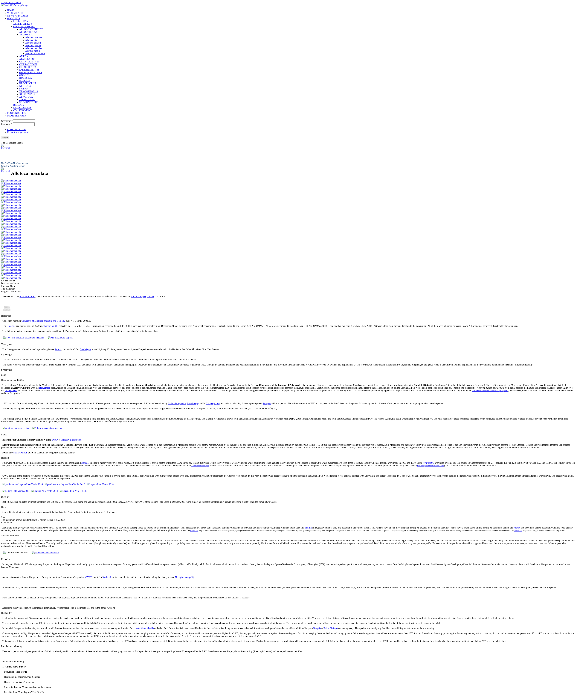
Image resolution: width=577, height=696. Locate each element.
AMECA (23, 56)
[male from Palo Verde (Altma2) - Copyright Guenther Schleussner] (11, 221)
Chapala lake (11, 390)
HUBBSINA (25, 78)
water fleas (140, 628)
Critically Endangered (71, 439)
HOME (10, 10)
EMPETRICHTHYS (29, 69)
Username (7, 121)
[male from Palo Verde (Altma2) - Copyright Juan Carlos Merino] (11, 183)
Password (6, 124)
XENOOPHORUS (28, 91)
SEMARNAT (20, 452)
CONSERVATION (22, 110)
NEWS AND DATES (17, 15)
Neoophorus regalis (184, 577)
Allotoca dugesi (138, 296)
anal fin (308, 527)
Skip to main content (11, 2)
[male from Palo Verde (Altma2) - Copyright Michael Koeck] (11, 188)
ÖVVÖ (89, 577)
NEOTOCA (25, 86)
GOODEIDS (13, 18)
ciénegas (85, 463)
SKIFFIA (23, 88)
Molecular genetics (177, 403)
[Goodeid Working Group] (14, 5)
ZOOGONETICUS (28, 102)
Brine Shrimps (331, 628)
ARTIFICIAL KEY (22, 24)
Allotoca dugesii (33, 42)
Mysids (150, 628)
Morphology (193, 403)
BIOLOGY (18, 105)
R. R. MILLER (27, 296)
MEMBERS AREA (16, 115)
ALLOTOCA (26, 34)
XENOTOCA (26, 96)
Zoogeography (213, 403)
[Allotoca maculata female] (45, 552)
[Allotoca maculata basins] (15, 428)
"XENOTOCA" (27, 99)
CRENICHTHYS (28, 67)
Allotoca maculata (33, 48)
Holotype (11, 326)
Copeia (150, 296)
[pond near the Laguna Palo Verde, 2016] (22, 484)
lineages (267, 403)
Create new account (16, 129)
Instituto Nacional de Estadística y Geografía (490, 391)
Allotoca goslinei (33, 45)
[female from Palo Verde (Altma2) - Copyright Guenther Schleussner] (11, 275)
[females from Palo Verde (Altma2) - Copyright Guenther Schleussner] (11, 278)
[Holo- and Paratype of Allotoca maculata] (24, 337)
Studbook (106, 577)
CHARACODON (28, 64)
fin (196, 530)
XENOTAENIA (27, 94)
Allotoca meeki (32, 51)
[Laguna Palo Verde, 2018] (100, 484)
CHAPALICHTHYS (29, 61)
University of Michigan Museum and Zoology (43, 321)
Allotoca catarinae (33, 37)
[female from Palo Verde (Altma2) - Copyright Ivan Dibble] (11, 229)
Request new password (18, 132)
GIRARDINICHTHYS (30, 72)
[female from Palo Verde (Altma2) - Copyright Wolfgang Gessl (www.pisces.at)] (11, 226)
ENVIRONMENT (22, 107)
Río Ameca (45, 387)
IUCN (55, 439)
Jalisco (58, 349)
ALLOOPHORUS (28, 32)
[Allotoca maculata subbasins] (47, 428)
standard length (50, 326)
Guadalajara (85, 349)
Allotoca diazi (31, 40)
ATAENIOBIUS (27, 59)
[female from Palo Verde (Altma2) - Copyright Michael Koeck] (11, 240)
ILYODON (24, 80)
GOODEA (24, 75)
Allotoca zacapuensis (35, 53)
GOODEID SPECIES (24, 26)
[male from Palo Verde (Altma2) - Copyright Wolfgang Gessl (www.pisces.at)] (11, 180)
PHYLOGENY (20, 21)
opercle (516, 527)
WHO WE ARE (15, 13)
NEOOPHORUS (27, 83)
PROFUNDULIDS (16, 113)
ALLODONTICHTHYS (31, 29)
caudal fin (518, 530)
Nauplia (317, 628)
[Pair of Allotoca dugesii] (60, 337)
